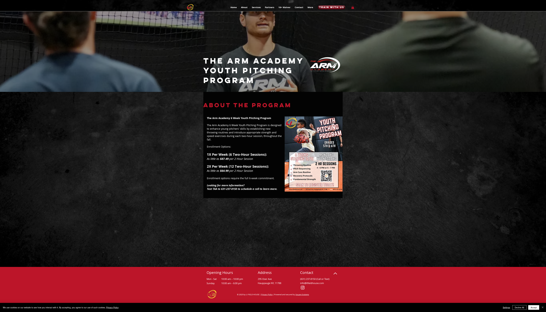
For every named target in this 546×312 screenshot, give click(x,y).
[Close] (542, 307)
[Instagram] (302, 287)
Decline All (519, 307)
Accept (534, 307)
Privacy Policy (267, 294)
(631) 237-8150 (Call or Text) (314, 279)
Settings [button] (506, 307)
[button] (269, 7)
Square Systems (302, 294)
